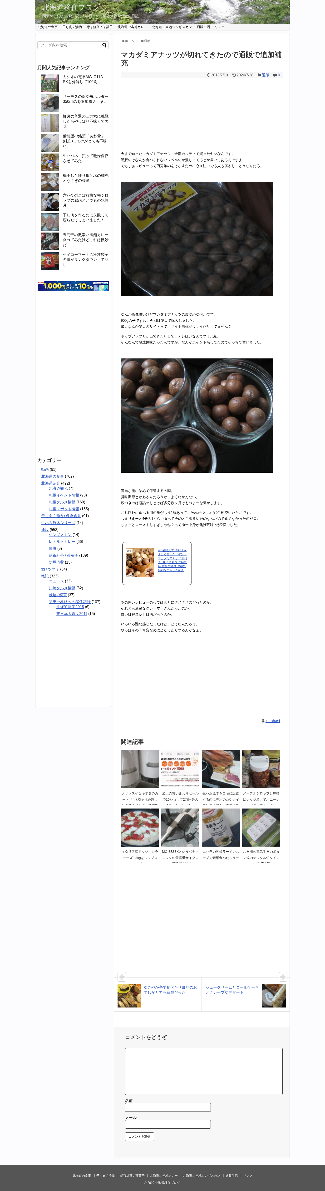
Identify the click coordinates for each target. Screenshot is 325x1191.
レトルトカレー (62, 542)
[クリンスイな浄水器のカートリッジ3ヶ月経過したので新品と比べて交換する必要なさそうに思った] (140, 769)
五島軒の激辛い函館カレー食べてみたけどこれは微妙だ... (85, 240)
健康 (52, 548)
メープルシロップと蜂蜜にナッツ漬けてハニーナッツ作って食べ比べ (261, 799)
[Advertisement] (202, 113)
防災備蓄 (56, 562)
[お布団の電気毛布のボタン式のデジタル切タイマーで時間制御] (261, 828)
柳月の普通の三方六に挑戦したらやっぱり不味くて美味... (85, 121)
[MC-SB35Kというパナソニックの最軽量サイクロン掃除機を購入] (180, 828)
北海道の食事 (48, 27)
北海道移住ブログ (71, 7)
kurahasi (273, 721)
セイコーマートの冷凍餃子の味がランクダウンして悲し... (85, 260)
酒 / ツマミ (50, 569)
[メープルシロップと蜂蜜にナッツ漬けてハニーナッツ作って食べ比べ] (261, 769)
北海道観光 (58, 488)
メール (131, 1118)
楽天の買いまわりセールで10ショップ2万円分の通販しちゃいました (180, 799)
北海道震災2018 (70, 607)
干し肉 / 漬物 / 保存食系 (61, 516)
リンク (220, 27)
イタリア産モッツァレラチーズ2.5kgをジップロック (140, 858)
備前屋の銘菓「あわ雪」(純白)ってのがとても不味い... (85, 141)
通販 (266, 75)
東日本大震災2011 (71, 614)
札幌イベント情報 (64, 495)
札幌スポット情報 (64, 509)
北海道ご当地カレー (133, 27)
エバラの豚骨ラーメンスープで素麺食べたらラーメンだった (220, 858)
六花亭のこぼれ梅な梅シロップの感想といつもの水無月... (85, 200)
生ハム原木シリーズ (58, 523)
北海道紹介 (50, 483)
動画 (45, 469)
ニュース (56, 581)
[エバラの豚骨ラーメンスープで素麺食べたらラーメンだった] (221, 828)
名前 (129, 1101)
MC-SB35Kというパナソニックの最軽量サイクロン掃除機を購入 (180, 858)
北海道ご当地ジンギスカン (172, 27)
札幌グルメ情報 (62, 502)
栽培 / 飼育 (58, 595)
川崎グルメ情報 (62, 588)
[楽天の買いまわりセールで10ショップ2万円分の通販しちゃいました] (180, 769)
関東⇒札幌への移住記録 (70, 602)
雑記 (45, 576)
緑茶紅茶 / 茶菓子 (100, 27)
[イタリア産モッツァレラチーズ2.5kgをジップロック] (140, 828)
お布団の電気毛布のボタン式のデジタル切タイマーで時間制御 (261, 858)
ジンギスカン (60, 535)
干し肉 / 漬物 (72, 27)
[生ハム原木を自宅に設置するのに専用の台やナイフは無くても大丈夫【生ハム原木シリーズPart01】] (221, 769)
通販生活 (203, 27)
